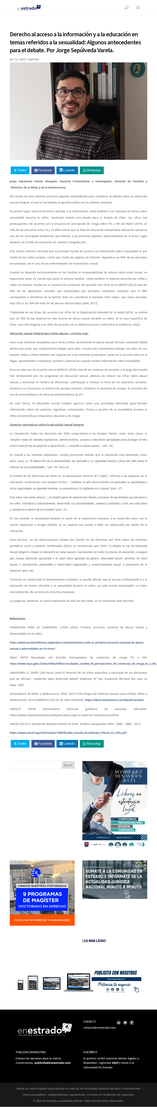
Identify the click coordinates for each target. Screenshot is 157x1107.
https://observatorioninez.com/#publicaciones (114, 700)
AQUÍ (115, 1063)
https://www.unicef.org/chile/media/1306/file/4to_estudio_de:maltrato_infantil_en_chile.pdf (68, 733)
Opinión (34, 59)
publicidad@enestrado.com (52, 1063)
